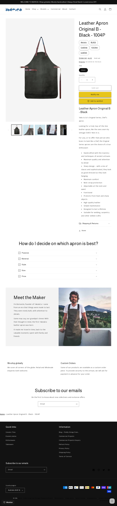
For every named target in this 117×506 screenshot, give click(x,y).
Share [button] (84, 230)
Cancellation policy (105, 501)
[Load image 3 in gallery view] (40, 130)
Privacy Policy (64, 448)
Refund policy (59, 498)
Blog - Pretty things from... (69, 432)
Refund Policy (64, 444)
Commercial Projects (66, 436)
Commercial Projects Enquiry (69, 440)
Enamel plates (11, 436)
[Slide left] (8, 130)
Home (2, 414)
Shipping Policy (64, 452)
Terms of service (80, 498)
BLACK (93, 42)
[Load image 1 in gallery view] (16, 130)
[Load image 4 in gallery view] (52, 130)
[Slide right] (71, 130)
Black (84, 70)
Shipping (82, 62)
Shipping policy (92, 498)
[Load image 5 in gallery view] (63, 130)
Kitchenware (10, 440)
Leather (84, 52)
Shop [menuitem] (34, 9)
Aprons (84, 42)
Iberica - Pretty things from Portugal (29, 498)
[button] (100, 9)
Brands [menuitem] (44, 9)
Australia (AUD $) (14, 490)
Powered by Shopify (47, 498)
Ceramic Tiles (11, 432)
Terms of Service (65, 456)
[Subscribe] (76, 404)
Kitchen (95, 47)
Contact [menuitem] (72, 9)
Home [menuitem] (27, 9)
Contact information (105, 498)
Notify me (95, 94)
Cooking (84, 47)
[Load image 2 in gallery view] (28, 130)
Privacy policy (69, 498)
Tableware (9, 444)
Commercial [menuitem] (55, 9)
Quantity (82, 75)
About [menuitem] (64, 9)
